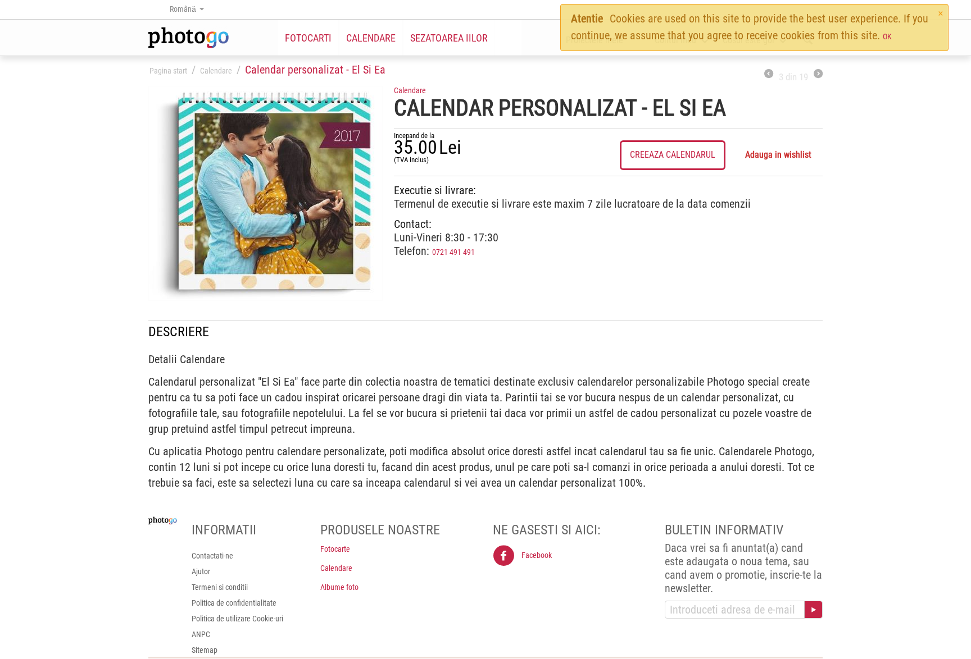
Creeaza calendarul (672, 154)
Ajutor (201, 571)
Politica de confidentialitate (234, 602)
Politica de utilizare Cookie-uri (237, 618)
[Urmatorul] (818, 75)
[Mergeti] (813, 609)
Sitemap (204, 650)
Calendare (371, 38)
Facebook (536, 555)
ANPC (201, 634)
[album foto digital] (265, 193)
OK (887, 36)
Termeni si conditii (220, 587)
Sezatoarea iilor (449, 38)
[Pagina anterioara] (768, 75)
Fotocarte (335, 548)
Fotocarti (308, 38)
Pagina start (168, 70)
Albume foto (339, 587)
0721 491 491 (453, 252)
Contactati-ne (212, 555)
